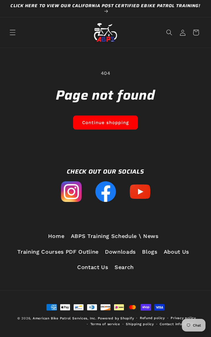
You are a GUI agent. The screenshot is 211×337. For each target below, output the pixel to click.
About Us (176, 252)
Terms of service (105, 324)
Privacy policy (183, 318)
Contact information (178, 324)
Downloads (120, 252)
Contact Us (92, 267)
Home (56, 236)
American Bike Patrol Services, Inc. (64, 318)
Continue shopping (105, 122)
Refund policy (152, 318)
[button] (12, 32)
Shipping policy (140, 324)
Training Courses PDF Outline (57, 252)
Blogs (149, 252)
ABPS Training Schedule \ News (115, 236)
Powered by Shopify (116, 318)
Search (124, 267)
